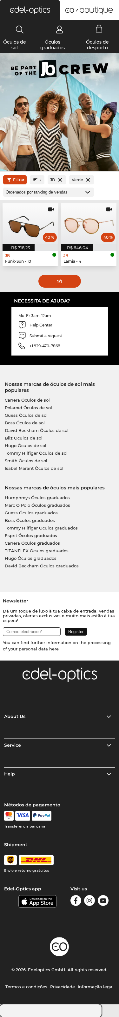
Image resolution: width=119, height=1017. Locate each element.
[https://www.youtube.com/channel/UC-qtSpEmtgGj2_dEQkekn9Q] (103, 901)
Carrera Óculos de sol (27, 400)
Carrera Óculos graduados (32, 543)
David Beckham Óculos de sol (37, 430)
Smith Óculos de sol (26, 460)
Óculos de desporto (97, 45)
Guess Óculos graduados (31, 512)
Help (9, 774)
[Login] (59, 29)
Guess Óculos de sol (26, 415)
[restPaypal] (42, 816)
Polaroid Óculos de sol (28, 407)
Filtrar (18, 179)
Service (12, 745)
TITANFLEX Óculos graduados (37, 550)
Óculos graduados (52, 45)
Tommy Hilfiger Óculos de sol (36, 453)
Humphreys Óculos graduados (37, 497)
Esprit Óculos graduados (31, 535)
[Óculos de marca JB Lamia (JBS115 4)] (89, 223)
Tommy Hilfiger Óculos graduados (41, 527)
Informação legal (96, 986)
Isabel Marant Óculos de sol (34, 468)
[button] (30, 10)
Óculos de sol (14, 45)
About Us (14, 716)
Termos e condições (26, 986)
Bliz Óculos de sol (24, 437)
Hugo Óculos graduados (30, 558)
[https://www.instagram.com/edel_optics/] (89, 901)
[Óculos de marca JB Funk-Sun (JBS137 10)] (30, 223)
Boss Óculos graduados (30, 520)
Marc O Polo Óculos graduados (37, 505)
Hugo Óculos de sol (25, 445)
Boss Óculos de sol (25, 422)
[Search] (20, 29)
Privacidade (62, 986)
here (54, 648)
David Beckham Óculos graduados (42, 565)
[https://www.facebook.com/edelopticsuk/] (75, 901)
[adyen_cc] (9, 816)
